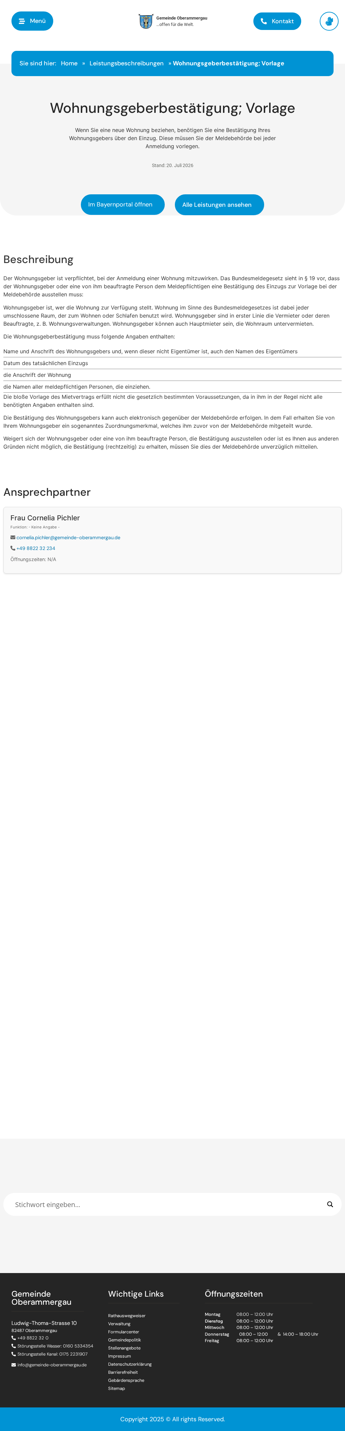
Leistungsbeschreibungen (127, 63)
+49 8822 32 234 (36, 548)
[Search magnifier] (330, 1204)
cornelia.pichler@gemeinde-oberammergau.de (68, 537)
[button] (32, 21)
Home (69, 63)
